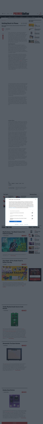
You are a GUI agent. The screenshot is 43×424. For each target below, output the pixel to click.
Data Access (21, 224)
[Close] (36, 199)
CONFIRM (15, 221)
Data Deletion (17, 224)
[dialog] (21, 212)
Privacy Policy (26, 224)
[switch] (32, 212)
